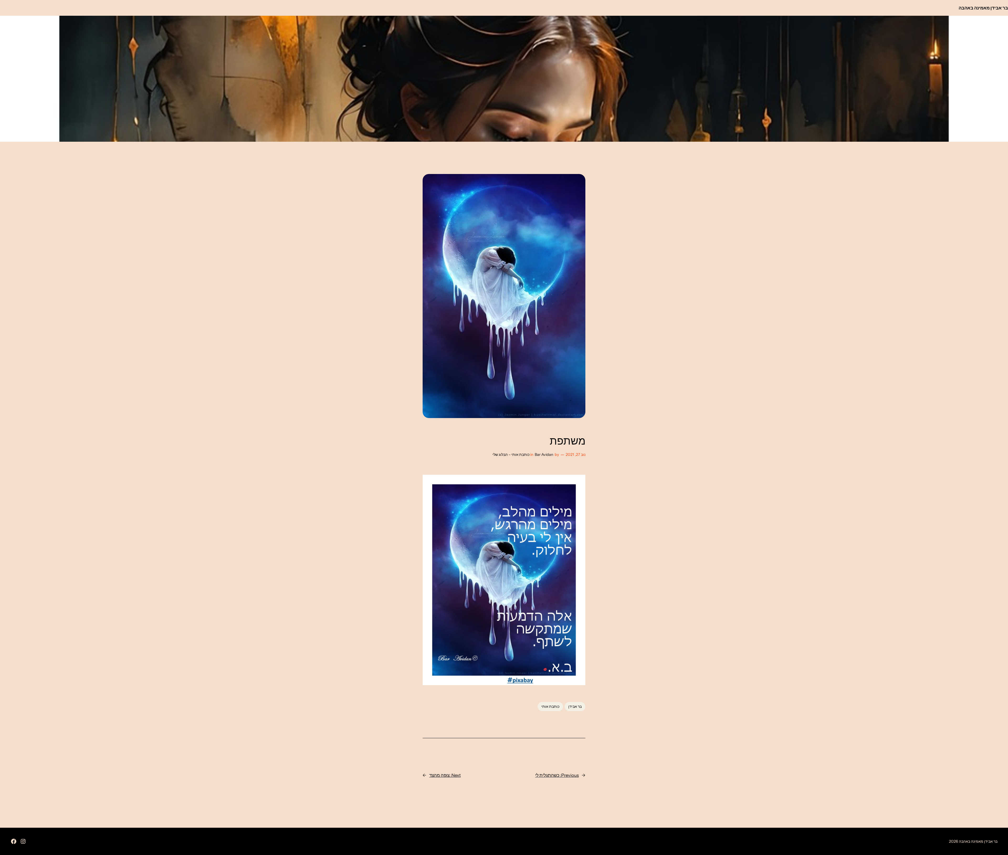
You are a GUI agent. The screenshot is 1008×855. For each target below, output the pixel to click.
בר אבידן (575, 706)
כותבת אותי (550, 706)
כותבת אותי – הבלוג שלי (510, 454)
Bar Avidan (544, 454)
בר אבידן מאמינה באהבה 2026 (973, 841)
